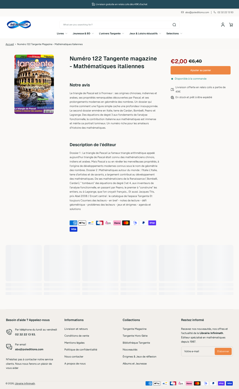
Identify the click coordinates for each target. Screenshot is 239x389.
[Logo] (19, 24)
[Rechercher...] (174, 25)
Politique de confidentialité (80, 349)
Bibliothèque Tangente (136, 342)
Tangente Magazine (134, 328)
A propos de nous (75, 363)
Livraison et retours (76, 328)
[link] (63, 33)
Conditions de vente (76, 335)
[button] (231, 24)
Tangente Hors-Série (135, 335)
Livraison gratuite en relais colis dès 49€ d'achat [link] (121, 4)
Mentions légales (74, 342)
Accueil (10, 44)
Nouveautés (130, 349)
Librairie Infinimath (25, 383)
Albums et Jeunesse (135, 363)
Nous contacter (73, 356)
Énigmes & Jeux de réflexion (139, 356)
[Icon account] (223, 25)
